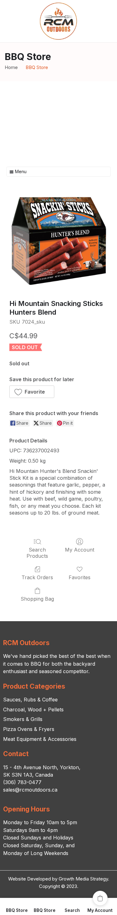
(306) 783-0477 (22, 782)
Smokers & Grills (22, 719)
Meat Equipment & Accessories (39, 739)
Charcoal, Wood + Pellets (33, 709)
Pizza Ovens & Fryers (28, 729)
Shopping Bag (37, 599)
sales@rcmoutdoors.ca (30, 790)
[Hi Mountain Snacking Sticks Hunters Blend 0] (58, 241)
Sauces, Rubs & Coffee (30, 699)
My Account (79, 550)
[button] (31, 392)
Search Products (37, 553)
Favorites (79, 577)
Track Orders (37, 577)
